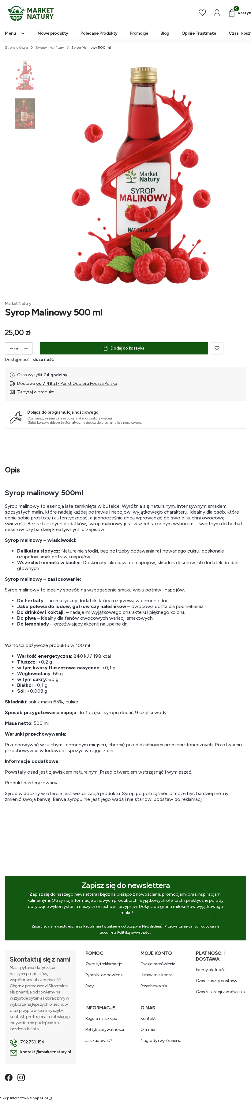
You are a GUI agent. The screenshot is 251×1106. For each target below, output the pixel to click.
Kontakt (147, 1018)
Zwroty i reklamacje (103, 963)
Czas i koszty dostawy (216, 980)
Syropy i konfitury (50, 47)
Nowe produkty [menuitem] (53, 33)
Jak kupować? (98, 1040)
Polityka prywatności (104, 1029)
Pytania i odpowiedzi (104, 975)
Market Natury (18, 303)
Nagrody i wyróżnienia (160, 1040)
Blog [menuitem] (164, 33)
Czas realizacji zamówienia (220, 991)
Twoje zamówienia (157, 963)
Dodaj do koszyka (127, 348)
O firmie (147, 1029)
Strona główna (16, 47)
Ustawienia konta (156, 975)
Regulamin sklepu (101, 1018)
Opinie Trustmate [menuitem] (199, 33)
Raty (89, 986)
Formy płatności (211, 969)
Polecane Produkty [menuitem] (99, 33)
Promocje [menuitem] (139, 33)
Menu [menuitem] (10, 33)
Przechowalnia (153, 986)
